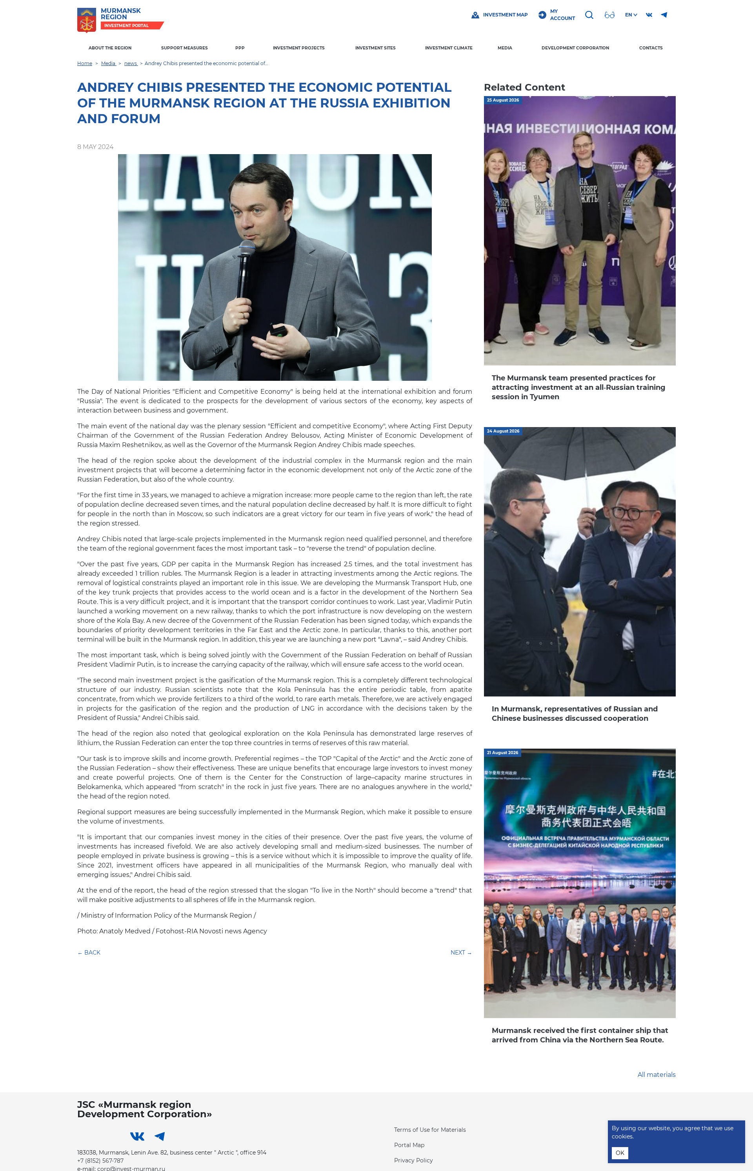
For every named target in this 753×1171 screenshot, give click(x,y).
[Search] (590, 15)
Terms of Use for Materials (430, 1129)
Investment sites (375, 48)
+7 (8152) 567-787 (100, 1160)
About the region (110, 48)
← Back (88, 952)
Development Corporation (575, 48)
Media (505, 48)
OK (620, 1152)
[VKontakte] (649, 15)
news (131, 63)
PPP (240, 48)
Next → (461, 952)
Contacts (651, 48)
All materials (657, 1074)
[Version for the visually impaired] (611, 15)
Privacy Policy (413, 1160)
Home (84, 63)
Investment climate (449, 48)
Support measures (184, 48)
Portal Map (409, 1145)
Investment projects (299, 48)
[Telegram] (664, 15)
